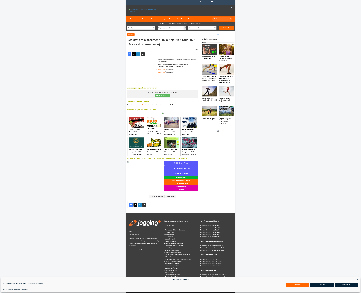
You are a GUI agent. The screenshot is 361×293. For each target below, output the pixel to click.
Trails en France (181, 177)
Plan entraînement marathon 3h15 (210, 237)
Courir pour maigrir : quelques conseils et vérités (225, 100)
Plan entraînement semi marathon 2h (211, 245)
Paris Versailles (169, 234)
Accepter (297, 284)
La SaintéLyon (169, 248)
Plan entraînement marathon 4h (209, 230)
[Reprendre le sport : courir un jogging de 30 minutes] (209, 91)
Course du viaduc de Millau (173, 252)
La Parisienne (169, 237)
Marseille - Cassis (170, 239)
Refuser (322, 284)
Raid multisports (181, 186)
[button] (357, 280)
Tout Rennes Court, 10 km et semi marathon (178, 259)
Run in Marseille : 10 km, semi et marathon (177, 254)
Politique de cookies (8, 289)
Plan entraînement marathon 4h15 (210, 228)
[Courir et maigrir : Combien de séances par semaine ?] (226, 49)
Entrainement (173, 19)
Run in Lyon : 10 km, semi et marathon (176, 230)
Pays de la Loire (157, 196)
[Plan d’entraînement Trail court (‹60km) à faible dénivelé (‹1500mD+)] (226, 111)
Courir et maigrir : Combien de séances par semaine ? (225, 58)
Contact (229, 2)
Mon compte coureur (218, 2)
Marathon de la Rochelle (172, 266)
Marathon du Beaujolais (172, 250)
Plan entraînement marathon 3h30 (210, 234)
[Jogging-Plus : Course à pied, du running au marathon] (145, 10)
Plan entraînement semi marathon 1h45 (212, 248)
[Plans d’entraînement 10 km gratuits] (209, 49)
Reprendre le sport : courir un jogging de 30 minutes (209, 100)
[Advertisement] (141, 70)
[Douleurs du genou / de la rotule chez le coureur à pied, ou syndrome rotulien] (226, 69)
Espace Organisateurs (202, 2)
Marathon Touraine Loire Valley (174, 243)
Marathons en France (181, 173)
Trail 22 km (161, 69)
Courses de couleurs (181, 183)
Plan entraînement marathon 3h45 (210, 232)
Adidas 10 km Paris (170, 241)
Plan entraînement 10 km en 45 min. (211, 263)
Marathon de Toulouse (171, 268)
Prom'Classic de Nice (171, 270)
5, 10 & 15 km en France (181, 163)
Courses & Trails (142, 19)
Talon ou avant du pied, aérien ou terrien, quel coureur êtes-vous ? (209, 78)
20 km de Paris (169, 232)
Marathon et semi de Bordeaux (174, 245)
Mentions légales (134, 234)
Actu (131, 19)
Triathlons (181, 189)
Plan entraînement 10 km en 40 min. (211, 266)
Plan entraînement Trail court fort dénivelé (212, 277)
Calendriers (154, 19)
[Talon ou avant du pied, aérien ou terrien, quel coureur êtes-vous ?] (209, 69)
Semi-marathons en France (181, 168)
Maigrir (164, 19)
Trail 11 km (161, 72)
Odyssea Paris (169, 257)
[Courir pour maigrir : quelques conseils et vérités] (226, 91)
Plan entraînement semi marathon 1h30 (212, 250)
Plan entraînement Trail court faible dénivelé (213, 275)
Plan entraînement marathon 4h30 (210, 225)
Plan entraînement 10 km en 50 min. (211, 261)
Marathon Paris (169, 225)
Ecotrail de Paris (169, 272)
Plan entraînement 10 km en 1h (209, 259)
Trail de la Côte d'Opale (172, 277)
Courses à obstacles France (181, 180)
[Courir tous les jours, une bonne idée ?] (209, 111)
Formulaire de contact (135, 250)
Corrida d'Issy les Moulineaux (173, 261)
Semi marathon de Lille (172, 263)
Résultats (130, 34)
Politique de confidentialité (21, 289)
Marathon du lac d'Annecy (172, 275)
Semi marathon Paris (171, 228)
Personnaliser (346, 284)
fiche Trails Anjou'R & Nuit (139, 105)
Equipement (185, 19)
